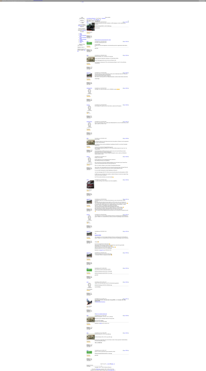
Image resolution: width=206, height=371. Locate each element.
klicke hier (84, 30)
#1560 (126, 350)
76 (94, 19)
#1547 (126, 121)
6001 (87, 41)
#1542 (126, 41)
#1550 (126, 179)
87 (100, 19)
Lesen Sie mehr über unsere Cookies (38, 0)
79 (97, 19)
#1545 (126, 88)
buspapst (88, 104)
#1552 (126, 214)
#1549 (126, 156)
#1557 (126, 298)
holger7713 (89, 72)
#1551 (126, 199)
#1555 (126, 268)
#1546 (126, 104)
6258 (87, 282)
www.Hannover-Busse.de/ (91, 18)
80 (98, 19)
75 (93, 19)
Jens (87, 298)
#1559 (126, 332)
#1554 (126, 252)
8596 (87, 55)
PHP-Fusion (98, 369)
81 (112, 363)
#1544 (126, 72)
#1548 (126, 138)
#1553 (126, 231)
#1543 (126, 55)
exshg (88, 179)
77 (95, 19)
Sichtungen (104, 18)
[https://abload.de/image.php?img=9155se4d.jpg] (100, 301)
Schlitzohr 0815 (89, 88)
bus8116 (88, 156)
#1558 (126, 315)
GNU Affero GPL (111, 370)
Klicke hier (80, 25)
